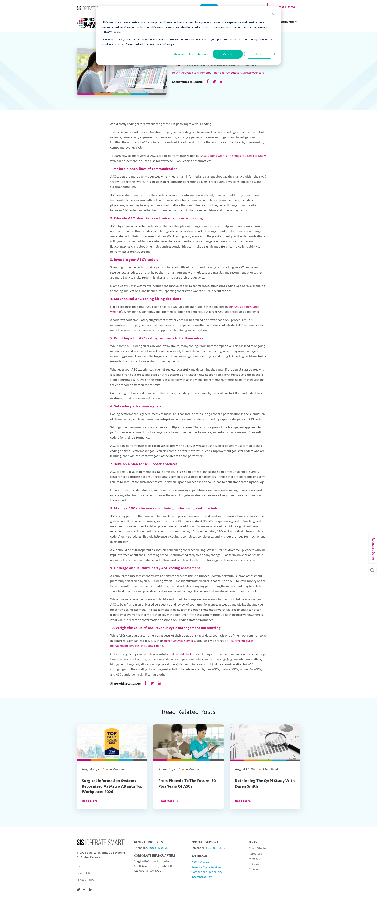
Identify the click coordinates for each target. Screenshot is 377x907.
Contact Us (84, 873)
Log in (80, 866)
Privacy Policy (86, 880)
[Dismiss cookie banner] (273, 14)
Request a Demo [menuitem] (284, 7)
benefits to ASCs (186, 654)
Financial (218, 73)
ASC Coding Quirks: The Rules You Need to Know (233, 156)
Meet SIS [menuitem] (254, 859)
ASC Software (200, 862)
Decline (259, 54)
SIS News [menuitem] (255, 864)
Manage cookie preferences (191, 54)
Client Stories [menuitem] (257, 848)
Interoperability (201, 877)
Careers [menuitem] (253, 869)
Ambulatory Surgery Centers (245, 73)
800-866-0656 (158, 848)
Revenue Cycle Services (179, 641)
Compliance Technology (206, 872)
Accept (227, 54)
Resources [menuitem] (287, 22)
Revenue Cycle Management (191, 73)
